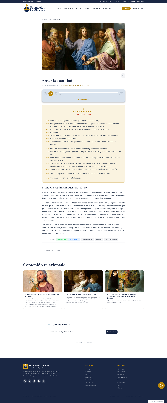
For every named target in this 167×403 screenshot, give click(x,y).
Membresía (120, 374)
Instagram (141, 1)
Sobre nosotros (121, 369)
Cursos (59, 8)
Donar (118, 385)
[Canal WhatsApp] (25, 381)
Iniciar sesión (111, 332)
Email (100, 239)
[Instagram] (43, 381)
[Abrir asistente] (161, 385)
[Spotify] (34, 381)
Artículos (86, 8)
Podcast (78, 8)
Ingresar (127, 8)
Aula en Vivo (107, 8)
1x (121, 93)
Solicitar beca (121, 382)
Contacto (119, 380)
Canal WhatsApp (106, 1)
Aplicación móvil (90, 385)
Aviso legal (141, 396)
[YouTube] (29, 381)
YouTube (117, 1)
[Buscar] (142, 8)
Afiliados (119, 388)
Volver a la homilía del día (52, 251)
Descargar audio (84, 99)
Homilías (44, 19)
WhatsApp (62, 239)
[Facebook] (39, 381)
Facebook (132, 1)
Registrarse (135, 8)
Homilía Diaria (68, 8)
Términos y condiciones (116, 396)
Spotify (124, 1)
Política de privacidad (130, 396)
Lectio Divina (96, 8)
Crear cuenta (121, 371)
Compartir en (86, 239)
